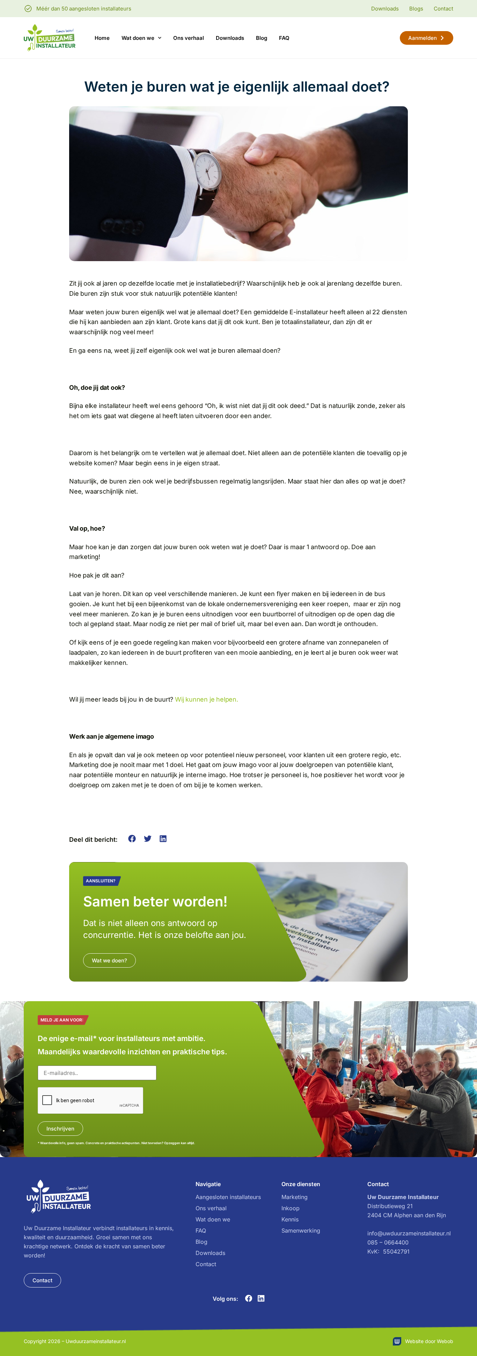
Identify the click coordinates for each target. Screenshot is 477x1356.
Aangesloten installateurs (228, 1197)
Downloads (230, 38)
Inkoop (290, 1208)
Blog (261, 38)
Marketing (294, 1197)
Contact (206, 1264)
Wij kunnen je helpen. (206, 699)
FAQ (284, 38)
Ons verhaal (188, 38)
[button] (132, 839)
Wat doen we (138, 38)
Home (102, 38)
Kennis (290, 1219)
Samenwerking (300, 1230)
